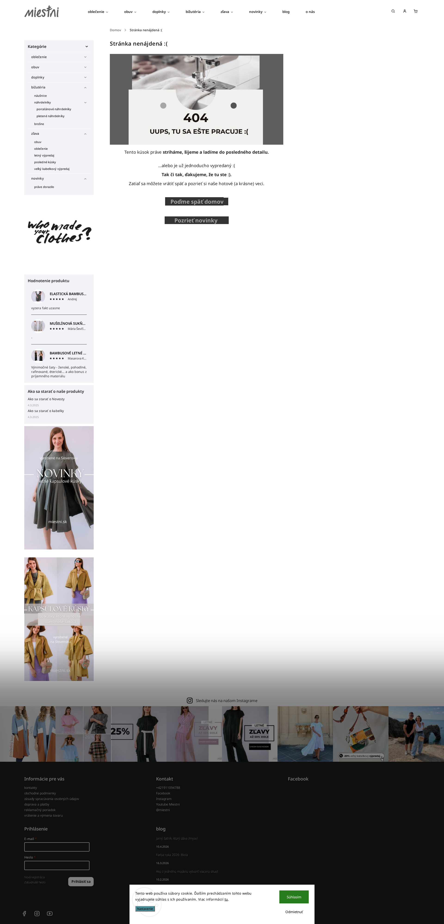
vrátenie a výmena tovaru (43, 815)
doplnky (37, 77)
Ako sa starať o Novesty (46, 399)
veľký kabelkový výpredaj (51, 169)
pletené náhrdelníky (51, 116)
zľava (35, 133)
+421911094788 (168, 787)
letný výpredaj (44, 155)
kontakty (30, 787)
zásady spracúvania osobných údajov (51, 798)
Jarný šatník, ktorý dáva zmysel (177, 838)
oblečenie (39, 57)
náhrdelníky (42, 102)
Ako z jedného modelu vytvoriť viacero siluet (187, 871)
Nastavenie (145, 909)
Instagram (164, 798)
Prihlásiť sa (81, 881)
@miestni (163, 810)
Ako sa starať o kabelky (46, 411)
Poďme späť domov (197, 201)
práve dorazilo (44, 187)
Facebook (163, 793)
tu (226, 899)
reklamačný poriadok (40, 810)
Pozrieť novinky (197, 220)
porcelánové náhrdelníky (54, 109)
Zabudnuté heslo (35, 882)
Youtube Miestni (168, 804)
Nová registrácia (34, 877)
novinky (37, 178)
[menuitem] (102, 11)
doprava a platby (36, 804)
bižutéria (38, 87)
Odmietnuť (294, 911)
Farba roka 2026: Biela (172, 854)
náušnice (40, 96)
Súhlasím (294, 897)
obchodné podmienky (40, 793)
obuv (35, 67)
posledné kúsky (45, 162)
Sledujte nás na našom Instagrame (226, 700)
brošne (39, 124)
